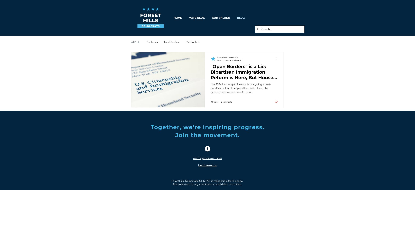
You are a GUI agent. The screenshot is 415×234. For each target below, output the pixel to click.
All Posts (135, 42)
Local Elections (172, 42)
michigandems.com (207, 158)
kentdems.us (207, 165)
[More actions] (277, 59)
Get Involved (193, 42)
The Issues (152, 42)
